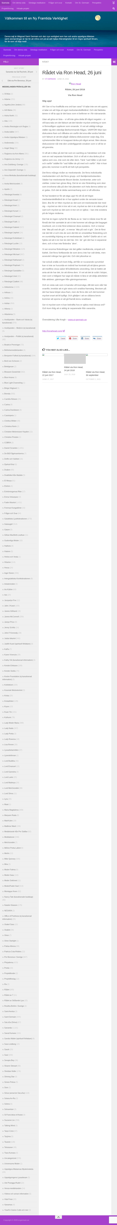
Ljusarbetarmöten (11, 750)
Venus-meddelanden (12, 1188)
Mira (6, 864)
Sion (6, 1087)
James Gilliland (10, 611)
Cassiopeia (9, 415)
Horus (6, 568)
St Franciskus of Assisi (13, 1115)
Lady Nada (8, 728)
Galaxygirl (8, 524)
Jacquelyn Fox (10, 600)
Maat (6, 804)
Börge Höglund (10, 388)
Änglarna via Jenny (12, 159)
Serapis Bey (9, 1060)
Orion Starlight (10, 941)
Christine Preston (11, 437)
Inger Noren (9, 573)
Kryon (6, 706)
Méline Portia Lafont (12, 848)
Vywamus (8, 1205)
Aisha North (9, 116)
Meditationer (9, 837)
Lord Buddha (9, 761)
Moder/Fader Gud (11, 886)
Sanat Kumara (10, 1033)
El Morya (8, 481)
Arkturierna (8, 287)
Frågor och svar (55, 3)
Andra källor (9, 132)
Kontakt (68, 3)
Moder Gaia (9, 875)
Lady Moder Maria (11, 723)
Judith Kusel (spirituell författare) (17, 644)
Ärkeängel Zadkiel (11, 282)
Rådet (45, 62)
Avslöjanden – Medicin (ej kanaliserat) (19, 328)
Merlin (6, 853)
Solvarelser (9, 1109)
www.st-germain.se (77, 319)
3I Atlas (7, 94)
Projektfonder (9, 973)
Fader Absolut (10, 502)
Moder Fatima (10, 870)
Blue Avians (9, 377)
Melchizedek (9, 842)
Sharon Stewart (10, 1066)
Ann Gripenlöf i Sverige (13, 170)
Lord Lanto (8, 777)
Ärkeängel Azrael (11, 211)
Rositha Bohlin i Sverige (14, 1006)
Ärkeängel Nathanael (13, 260)
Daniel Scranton (10, 448)
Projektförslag (7, 8)
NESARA (8, 911)
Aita (6, 121)
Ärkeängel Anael (11, 200)
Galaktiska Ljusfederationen (15, 519)
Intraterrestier (9, 584)
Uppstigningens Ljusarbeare (15, 1177)
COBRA (7, 443)
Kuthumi (7, 717)
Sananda (8, 1028)
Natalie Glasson (10, 905)
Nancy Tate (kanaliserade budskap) (18, 897)
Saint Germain (10, 1017)
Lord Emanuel (10, 766)
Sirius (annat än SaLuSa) (14, 1093)
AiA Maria (8, 110)
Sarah (6, 1049)
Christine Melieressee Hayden (16, 432)
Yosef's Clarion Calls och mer (16, 1210)
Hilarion (7, 562)
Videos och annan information (16, 1194)
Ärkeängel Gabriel (11, 227)
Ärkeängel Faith (10, 222)
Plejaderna (8, 962)
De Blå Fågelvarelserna (14, 453)
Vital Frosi (8, 1199)
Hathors (7, 546)
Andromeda (9, 143)
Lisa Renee (9, 745)
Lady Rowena (10, 739)
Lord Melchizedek (11, 788)
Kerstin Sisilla (10, 671)
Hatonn (7, 551)
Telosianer (8, 1147)
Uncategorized (10, 1158)
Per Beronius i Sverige (13, 957)
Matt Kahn (8, 821)
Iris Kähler (8, 589)
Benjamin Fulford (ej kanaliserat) (17, 356)
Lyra (6, 799)
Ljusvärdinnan (10, 755)
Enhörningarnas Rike (13, 492)
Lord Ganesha (10, 772)
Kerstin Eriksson (11, 666)
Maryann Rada (10, 815)
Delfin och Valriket (11, 459)
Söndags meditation (37, 3)
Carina (7, 405)
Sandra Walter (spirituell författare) (18, 1039)
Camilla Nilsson (10, 399)
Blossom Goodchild (12, 372)
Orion (6, 935)
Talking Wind (9, 1126)
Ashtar (7, 303)
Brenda (7, 394)
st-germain (50, 79)
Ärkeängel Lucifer (11, 243)
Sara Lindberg (10, 1044)
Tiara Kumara (9, 1153)
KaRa (6, 649)
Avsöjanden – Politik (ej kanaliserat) (18, 336)
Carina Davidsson (11, 410)
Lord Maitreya (9, 783)
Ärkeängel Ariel (10, 205)
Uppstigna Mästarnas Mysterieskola (18, 1169)
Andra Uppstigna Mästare (14, 137)
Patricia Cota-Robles (12, 952)
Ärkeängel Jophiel (11, 233)
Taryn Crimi (9, 1131)
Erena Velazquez (11, 497)
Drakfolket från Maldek (13, 475)
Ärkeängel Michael (12, 254)
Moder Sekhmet (10, 880)
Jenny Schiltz (9, 627)
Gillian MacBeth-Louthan (14, 535)
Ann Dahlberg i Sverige (13, 165)
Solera (7, 1104)
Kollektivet (8, 685)
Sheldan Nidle (10, 1071)
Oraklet (7, 930)
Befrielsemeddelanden (13, 350)
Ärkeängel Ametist (11, 195)
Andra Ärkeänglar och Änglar (16, 126)
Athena (7, 309)
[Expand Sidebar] (114, 61)
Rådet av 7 (8, 995)
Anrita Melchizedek (12, 184)
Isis (5, 595)
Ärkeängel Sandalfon (12, 271)
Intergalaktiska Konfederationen (17, 579)
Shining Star (9, 1077)
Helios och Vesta (11, 557)
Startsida (5, 3)
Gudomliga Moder (11, 540)
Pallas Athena (10, 946)
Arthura (7, 292)
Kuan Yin (8, 712)
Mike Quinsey (9, 859)
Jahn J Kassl (9, 606)
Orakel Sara (9, 924)
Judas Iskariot (10, 638)
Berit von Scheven (11, 361)
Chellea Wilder (10, 421)
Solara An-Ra (9, 1098)
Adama (7, 99)
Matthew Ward (10, 826)
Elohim (7, 486)
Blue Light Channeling (13, 383)
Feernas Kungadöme (12, 508)
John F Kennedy (11, 633)
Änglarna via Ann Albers (14, 154)
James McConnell (11, 617)
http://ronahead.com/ (52, 331)
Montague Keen (10, 891)
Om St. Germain (82, 3)
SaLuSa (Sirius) (10, 1022)
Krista (6, 696)
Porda (6, 968)
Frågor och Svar (10, 513)
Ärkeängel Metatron (12, 249)
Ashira (7, 298)
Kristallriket (8, 701)
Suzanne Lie (9, 1120)
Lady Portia (9, 734)
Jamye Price (9, 622)
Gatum (7, 530)
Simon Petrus (9, 1082)
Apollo (7, 189)
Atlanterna (8, 314)
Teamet (7, 1142)
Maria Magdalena (11, 810)
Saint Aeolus (9, 1011)
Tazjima (7, 1136)
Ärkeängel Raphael (12, 265)
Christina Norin (10, 426)
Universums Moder (12, 1164)
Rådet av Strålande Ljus (14, 1000)
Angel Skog (9, 148)
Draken (7, 470)
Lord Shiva (8, 793)
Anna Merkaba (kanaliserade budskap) (20, 175)
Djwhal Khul (9, 464)
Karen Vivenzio (10, 655)
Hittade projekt (23, 8)
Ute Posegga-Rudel (12, 1183)
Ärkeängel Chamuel (12, 216)
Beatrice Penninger (12, 345)
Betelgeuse (9, 366)
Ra (5, 984)
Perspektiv (96, 3)
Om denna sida (18, 3)
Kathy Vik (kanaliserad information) (18, 660)
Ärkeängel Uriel (10, 276)
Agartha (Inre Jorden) (12, 105)
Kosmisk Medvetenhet (13, 690)
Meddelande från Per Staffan (16, 832)
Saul (6, 1055)
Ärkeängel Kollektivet (13, 238)
